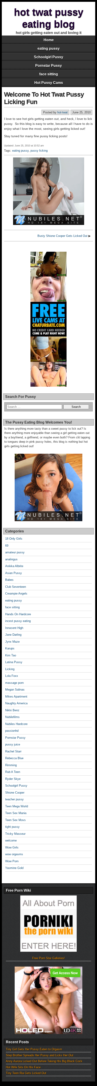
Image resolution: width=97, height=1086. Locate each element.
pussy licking (39, 150)
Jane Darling (13, 634)
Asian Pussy (13, 573)
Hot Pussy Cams (48, 83)
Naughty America (16, 703)
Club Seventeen (15, 586)
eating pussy (48, 48)
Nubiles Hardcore (16, 724)
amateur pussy (15, 552)
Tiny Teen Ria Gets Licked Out (26, 1073)
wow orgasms (14, 854)
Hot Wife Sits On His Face (23, 1067)
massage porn (14, 682)
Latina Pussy (13, 662)
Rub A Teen (12, 772)
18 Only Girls (13, 538)
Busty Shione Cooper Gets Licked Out (62, 236)
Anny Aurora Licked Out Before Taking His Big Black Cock (44, 1061)
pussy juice (12, 744)
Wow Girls (11, 847)
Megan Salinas (15, 689)
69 (6, 545)
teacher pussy (14, 799)
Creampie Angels (16, 593)
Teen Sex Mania (15, 813)
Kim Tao (10, 655)
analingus (11, 559)
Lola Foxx (11, 676)
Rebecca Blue (14, 758)
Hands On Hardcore (18, 614)
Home (49, 40)
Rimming (11, 765)
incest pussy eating (18, 621)
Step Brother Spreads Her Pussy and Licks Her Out (39, 1055)
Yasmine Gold (14, 868)
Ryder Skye (13, 779)
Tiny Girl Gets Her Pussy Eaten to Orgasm (34, 1049)
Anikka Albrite (14, 566)
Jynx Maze (12, 641)
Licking (9, 669)
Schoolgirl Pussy (48, 57)
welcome (11, 840)
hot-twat (62, 112)
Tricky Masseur (15, 833)
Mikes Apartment (16, 696)
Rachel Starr (13, 751)
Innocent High (14, 628)
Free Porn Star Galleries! (48, 958)
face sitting (48, 74)
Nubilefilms (12, 717)
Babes (9, 579)
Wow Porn (11, 861)
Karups (9, 648)
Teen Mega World (16, 806)
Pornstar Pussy (48, 65)
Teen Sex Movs (15, 820)
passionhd (11, 730)
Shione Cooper (14, 792)
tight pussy (12, 826)
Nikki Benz (12, 710)
